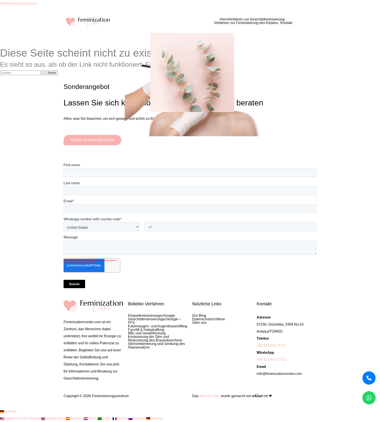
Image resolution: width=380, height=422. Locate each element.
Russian (139, 418)
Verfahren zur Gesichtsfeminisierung (256, 19)
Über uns (199, 322)
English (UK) (55, 418)
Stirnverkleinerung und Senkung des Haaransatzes (156, 345)
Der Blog (199, 315)
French (122, 418)
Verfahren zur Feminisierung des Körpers (246, 23)
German (10, 411)
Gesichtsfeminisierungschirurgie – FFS (154, 320)
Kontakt (286, 23)
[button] (257, 19)
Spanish (77, 418)
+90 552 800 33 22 (271, 345)
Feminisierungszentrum (18, 3)
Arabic (107, 418)
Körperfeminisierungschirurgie (151, 315)
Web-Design (209, 396)
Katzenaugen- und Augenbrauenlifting (157, 326)
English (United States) (22, 418)
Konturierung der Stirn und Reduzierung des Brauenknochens (155, 338)
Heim (224, 19)
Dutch (93, 418)
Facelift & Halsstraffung (146, 330)
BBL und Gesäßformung (147, 333)
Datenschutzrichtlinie (208, 319)
